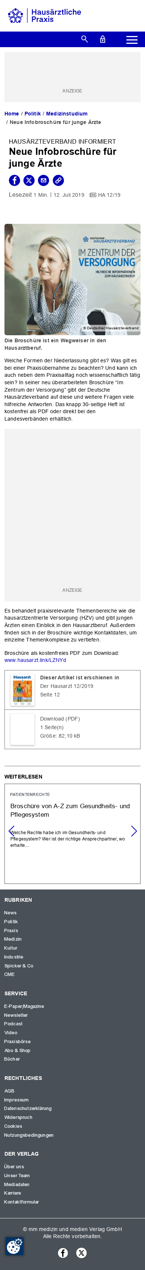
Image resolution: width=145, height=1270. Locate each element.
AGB (9, 1091)
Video (10, 1033)
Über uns (14, 1167)
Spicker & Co (18, 966)
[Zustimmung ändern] (14, 1246)
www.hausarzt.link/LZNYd (35, 660)
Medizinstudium (66, 114)
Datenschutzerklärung (28, 1108)
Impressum (16, 1100)
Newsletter (16, 1015)
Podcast (13, 1024)
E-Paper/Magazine (24, 1006)
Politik (33, 114)
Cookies (13, 1126)
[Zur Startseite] (44, 15)
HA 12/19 (109, 195)
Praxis (11, 931)
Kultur (10, 948)
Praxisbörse (17, 1042)
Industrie (13, 957)
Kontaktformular (21, 1202)
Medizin (13, 939)
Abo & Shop (17, 1051)
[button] (134, 831)
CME (9, 974)
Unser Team (17, 1176)
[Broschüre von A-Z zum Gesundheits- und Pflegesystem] (72, 834)
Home (11, 114)
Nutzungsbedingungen (29, 1135)
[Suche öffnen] (84, 38)
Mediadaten (17, 1185)
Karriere (12, 1193)
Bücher (12, 1059)
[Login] (102, 38)
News (10, 913)
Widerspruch (18, 1117)
